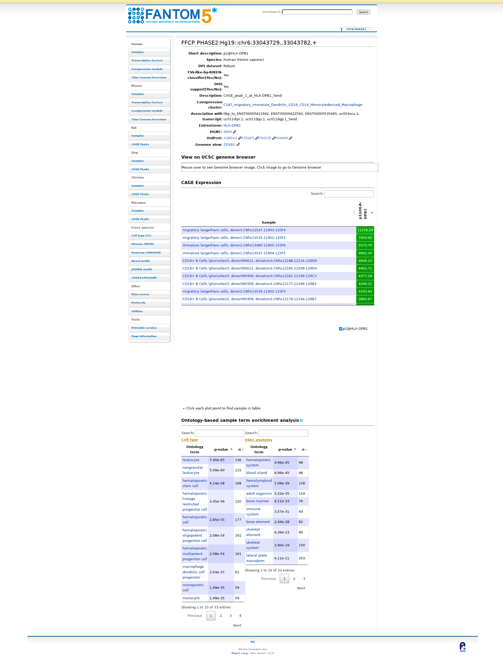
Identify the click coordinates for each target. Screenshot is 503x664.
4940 (227, 132)
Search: (317, 194)
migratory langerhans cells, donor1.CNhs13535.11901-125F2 (234, 238)
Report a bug (240, 653)
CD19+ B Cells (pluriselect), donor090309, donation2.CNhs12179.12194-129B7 (249, 299)
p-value (221, 449)
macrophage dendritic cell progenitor (194, 572)
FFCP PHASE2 (356, 29)
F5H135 (264, 138)
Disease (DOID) (143, 243)
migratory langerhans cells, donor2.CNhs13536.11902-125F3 (234, 291)
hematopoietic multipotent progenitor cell (195, 553)
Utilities (137, 311)
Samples (138, 52)
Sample (269, 222)
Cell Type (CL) (141, 235)
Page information (144, 336)
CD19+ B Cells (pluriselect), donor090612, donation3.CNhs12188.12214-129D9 (250, 261)
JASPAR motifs (142, 269)
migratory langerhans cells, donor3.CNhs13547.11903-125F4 (234, 230)
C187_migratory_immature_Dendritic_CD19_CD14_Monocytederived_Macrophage (292, 105)
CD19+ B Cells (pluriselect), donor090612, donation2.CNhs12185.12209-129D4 (250, 268)
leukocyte (191, 460)
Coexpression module (147, 69)
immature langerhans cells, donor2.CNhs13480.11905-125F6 (234, 245)
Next (237, 625)
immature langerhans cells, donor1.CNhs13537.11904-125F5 (234, 253)
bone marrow (257, 501)
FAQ (252, 641)
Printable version (144, 327)
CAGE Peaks (140, 144)
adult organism (259, 493)
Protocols (138, 302)
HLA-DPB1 (232, 125)
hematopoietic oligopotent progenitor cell (195, 535)
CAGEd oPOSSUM (144, 277)
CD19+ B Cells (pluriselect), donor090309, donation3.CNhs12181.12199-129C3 (249, 276)
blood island (256, 473)
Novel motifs (141, 261)
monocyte (191, 598)
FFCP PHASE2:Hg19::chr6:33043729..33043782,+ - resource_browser (169, 12)
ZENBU (229, 145)
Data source (140, 294)
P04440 (281, 138)
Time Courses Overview (149, 77)
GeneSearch (272, 12)
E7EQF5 (247, 138)
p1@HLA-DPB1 (355, 329)
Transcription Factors (147, 60)
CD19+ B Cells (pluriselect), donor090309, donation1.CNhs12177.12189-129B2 (249, 284)
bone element (258, 522)
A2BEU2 (230, 138)
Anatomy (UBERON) (146, 252)
